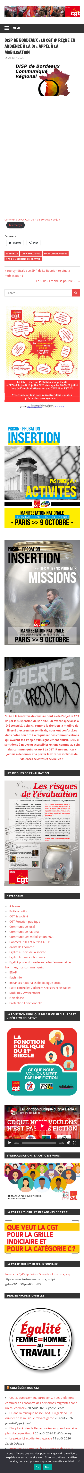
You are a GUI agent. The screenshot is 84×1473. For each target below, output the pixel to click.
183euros (12, 253)
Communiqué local (22, 926)
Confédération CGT (24, 1388)
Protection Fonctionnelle (25, 1003)
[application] (42, 1126)
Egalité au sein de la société (27, 952)
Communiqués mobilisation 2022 (32, 937)
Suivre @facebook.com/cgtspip (50, 1274)
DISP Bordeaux (31, 253)
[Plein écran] (75, 1143)
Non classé (16, 998)
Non (47, 1467)
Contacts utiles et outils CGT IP (29, 942)
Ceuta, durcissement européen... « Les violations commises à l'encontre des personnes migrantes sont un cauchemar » (41, 1403)
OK (37, 1467)
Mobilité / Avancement (24, 993)
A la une (14, 906)
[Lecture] (10, 1143)
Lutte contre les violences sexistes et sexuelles (40, 988)
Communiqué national (24, 932)
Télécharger (15, 225)
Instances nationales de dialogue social (35, 983)
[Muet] (68, 1143)
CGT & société (18, 916)
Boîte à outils (18, 911)
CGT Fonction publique (24, 921)
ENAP (13, 972)
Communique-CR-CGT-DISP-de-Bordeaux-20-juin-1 (33, 219)
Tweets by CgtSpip (16, 1274)
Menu (16, 28)
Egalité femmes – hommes (27, 957)
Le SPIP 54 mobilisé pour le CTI (57, 281)
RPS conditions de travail (23, 259)
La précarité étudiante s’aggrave (30, 1438)
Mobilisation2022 (55, 253)
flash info (15, 977)
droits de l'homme (21, 947)
